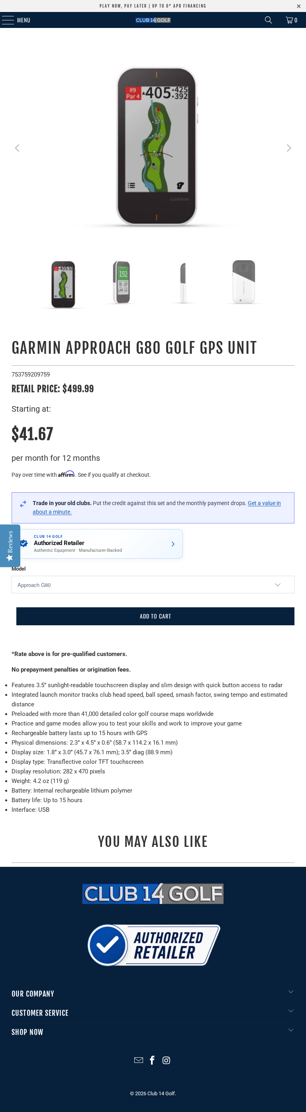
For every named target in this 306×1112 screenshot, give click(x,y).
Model (19, 569)
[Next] (288, 148)
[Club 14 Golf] (153, 20)
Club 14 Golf (161, 1093)
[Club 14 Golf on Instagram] (167, 1061)
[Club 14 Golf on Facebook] (153, 1061)
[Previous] (17, 148)
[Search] (268, 20)
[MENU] (4, 20)
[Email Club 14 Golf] (139, 1061)
